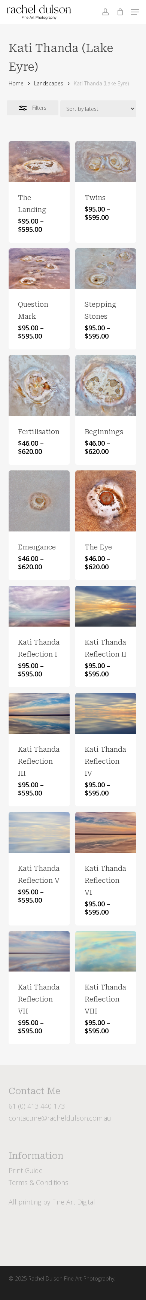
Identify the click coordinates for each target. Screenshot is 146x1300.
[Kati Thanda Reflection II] (105, 606)
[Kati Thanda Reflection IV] (105, 713)
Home (16, 83)
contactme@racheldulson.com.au (60, 1117)
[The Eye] (105, 500)
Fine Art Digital (73, 1201)
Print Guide (26, 1170)
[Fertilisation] (39, 385)
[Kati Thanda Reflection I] (39, 606)
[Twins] (105, 161)
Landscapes (48, 83)
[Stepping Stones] (105, 268)
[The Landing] (39, 161)
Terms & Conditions (39, 1182)
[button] (135, 12)
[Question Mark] (39, 268)
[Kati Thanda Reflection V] (39, 832)
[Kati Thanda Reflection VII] (39, 951)
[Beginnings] (105, 385)
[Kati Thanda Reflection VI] (105, 832)
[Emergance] (39, 500)
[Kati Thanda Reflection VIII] (105, 951)
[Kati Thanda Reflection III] (39, 713)
